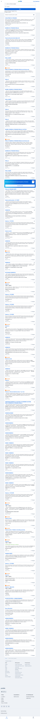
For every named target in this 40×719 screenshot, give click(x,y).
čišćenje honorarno (18, 673)
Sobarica (7, 284)
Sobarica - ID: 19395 (9, 314)
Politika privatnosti (4, 713)
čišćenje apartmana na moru (19, 665)
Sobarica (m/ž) (8, 231)
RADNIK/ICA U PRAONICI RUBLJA (12, 48)
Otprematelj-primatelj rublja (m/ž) (12, 38)
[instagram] (4, 706)
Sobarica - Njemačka (9, 587)
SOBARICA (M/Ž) (8, 553)
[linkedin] (9, 706)
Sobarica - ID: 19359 (9, 294)
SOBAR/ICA (7, 210)
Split (6, 665)
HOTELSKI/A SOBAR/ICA (10, 272)
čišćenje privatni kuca (18, 672)
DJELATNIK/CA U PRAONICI (11, 18)
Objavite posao (16, 696)
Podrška (2, 701)
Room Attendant (8, 608)
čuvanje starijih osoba (18, 664)
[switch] (34, 14)
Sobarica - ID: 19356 (9, 563)
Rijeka (6, 667)
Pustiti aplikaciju (36, 1)
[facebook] (2, 706)
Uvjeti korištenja (3, 711)
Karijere (2, 699)
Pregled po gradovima (28, 665)
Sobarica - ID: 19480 (9, 304)
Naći (20, 9)
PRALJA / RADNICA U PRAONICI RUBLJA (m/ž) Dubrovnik (17, 69)
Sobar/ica (7, 325)
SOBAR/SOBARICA (9, 423)
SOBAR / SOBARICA (9, 443)
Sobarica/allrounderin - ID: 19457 (12, 200)
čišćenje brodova (17, 676)
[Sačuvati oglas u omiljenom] (34, 18)
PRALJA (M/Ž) (8, 58)
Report (33, 25)
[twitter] (6, 706)
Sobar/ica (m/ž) (8, 358)
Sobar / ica (7, 252)
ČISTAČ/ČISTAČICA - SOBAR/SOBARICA (13, 598)
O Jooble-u (3, 696)
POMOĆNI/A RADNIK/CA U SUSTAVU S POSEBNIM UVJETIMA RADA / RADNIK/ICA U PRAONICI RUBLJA (18, 402)
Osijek (6, 668)
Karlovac (6, 675)
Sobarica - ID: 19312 (9, 221)
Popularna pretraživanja (30, 696)
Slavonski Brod (7, 672)
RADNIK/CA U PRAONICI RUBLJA (12, 28)
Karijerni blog (28, 698)
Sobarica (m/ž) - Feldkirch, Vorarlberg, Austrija (15, 529)
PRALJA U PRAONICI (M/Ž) (10, 189)
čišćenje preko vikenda (18, 677)
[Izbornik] (1, 1)
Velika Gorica (7, 671)
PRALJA (7, 79)
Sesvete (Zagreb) (8, 676)
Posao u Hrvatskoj (4, 702)
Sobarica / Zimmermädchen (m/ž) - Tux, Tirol (14, 391)
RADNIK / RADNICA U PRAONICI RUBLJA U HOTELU (16, 129)
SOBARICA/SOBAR (9, 413)
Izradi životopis (20, 185)
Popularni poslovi (27, 664)
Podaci (2, 698)
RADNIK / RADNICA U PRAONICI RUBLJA (13, 89)
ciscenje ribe (17, 667)
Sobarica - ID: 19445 (9, 492)
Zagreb (6, 664)
